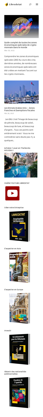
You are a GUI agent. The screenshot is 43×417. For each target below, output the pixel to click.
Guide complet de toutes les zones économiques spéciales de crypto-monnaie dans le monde (20, 45)
